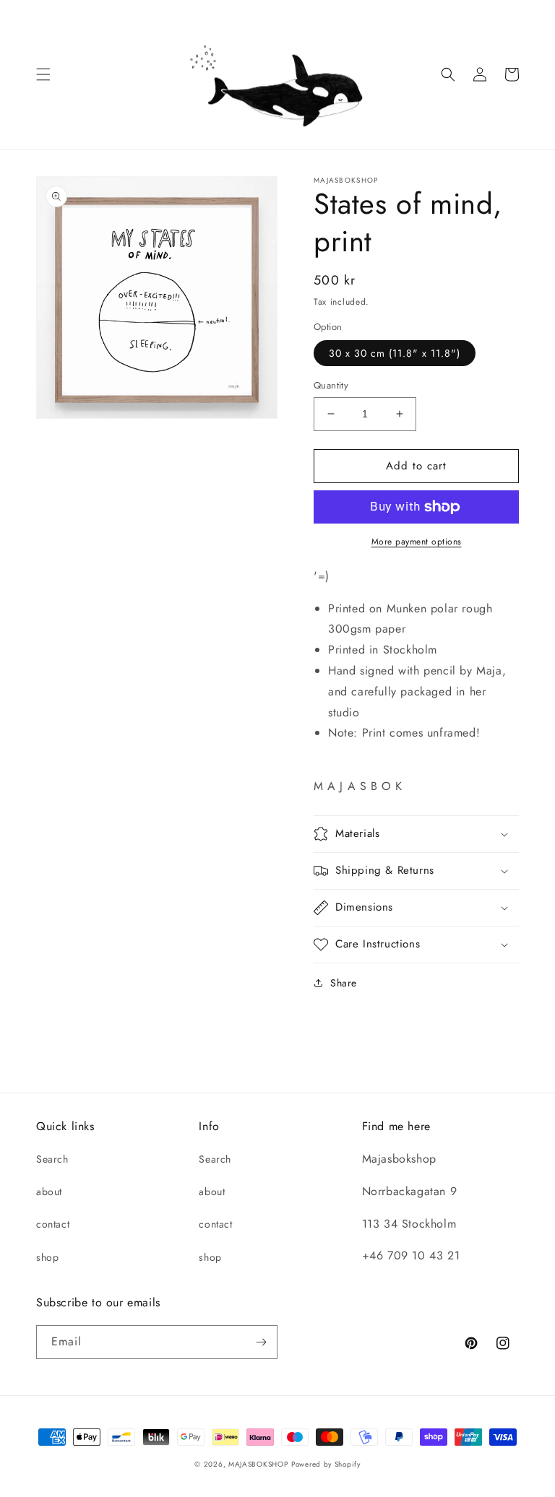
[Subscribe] (261, 1342)
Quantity (331, 385)
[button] (43, 74)
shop (47, 1257)
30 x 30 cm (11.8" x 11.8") (394, 353)
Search (52, 1159)
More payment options (416, 541)
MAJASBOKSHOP (258, 1464)
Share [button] (343, 983)
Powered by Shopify (326, 1464)
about (49, 1191)
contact (52, 1224)
